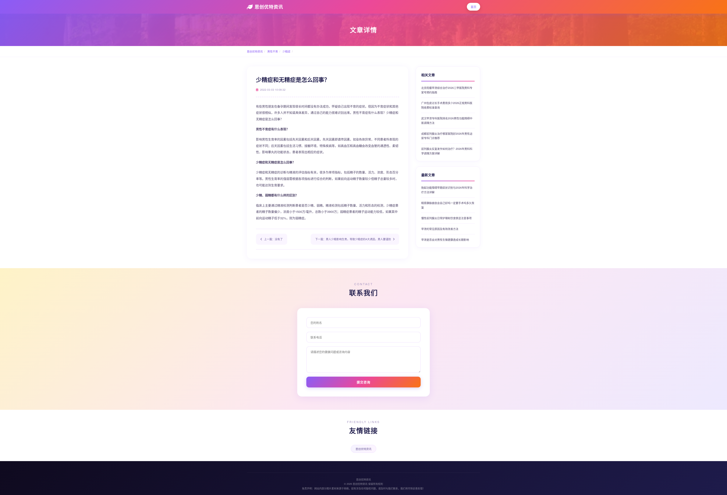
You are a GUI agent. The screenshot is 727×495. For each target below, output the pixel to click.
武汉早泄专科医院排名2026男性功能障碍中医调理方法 (446, 120)
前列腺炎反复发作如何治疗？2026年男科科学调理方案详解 (446, 151)
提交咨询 (363, 382)
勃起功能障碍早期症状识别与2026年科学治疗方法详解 (446, 190)
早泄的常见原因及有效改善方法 (439, 229)
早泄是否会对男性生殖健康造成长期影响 (445, 239)
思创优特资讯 (269, 6)
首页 (473, 7)
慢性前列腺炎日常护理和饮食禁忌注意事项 (446, 218)
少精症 (286, 51)
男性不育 (272, 51)
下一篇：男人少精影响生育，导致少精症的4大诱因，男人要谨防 (353, 239)
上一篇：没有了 (273, 239)
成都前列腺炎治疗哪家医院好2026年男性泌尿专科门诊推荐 (446, 136)
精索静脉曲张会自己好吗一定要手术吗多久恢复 (447, 205)
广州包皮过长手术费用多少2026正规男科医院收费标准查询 (446, 105)
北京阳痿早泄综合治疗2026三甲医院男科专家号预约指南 (446, 90)
